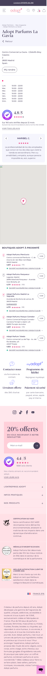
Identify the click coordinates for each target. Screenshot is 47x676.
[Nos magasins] (34, 10)
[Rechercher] (28, 10)
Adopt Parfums (8, 25)
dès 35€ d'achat (12, 393)
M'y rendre (9, 70)
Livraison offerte (12, 388)
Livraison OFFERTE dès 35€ (24, 3)
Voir (41, 256)
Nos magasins (21, 25)
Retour (9, 41)
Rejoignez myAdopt (35, 377)
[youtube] (33, 412)
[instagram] (14, 412)
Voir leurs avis (11, 477)
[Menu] (4, 10)
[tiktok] (21, 412)
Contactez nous (12, 369)
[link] (39, 10)
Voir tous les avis (11, 128)
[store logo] (15, 10)
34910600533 (12, 304)
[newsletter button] (36, 445)
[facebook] (27, 412)
